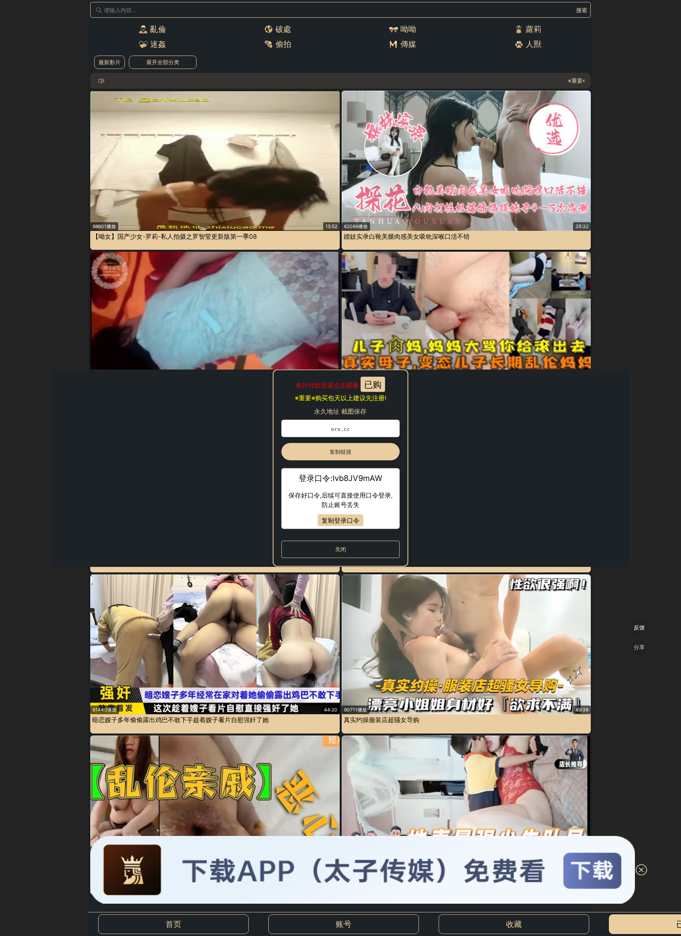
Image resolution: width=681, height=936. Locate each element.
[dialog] (340, 468)
